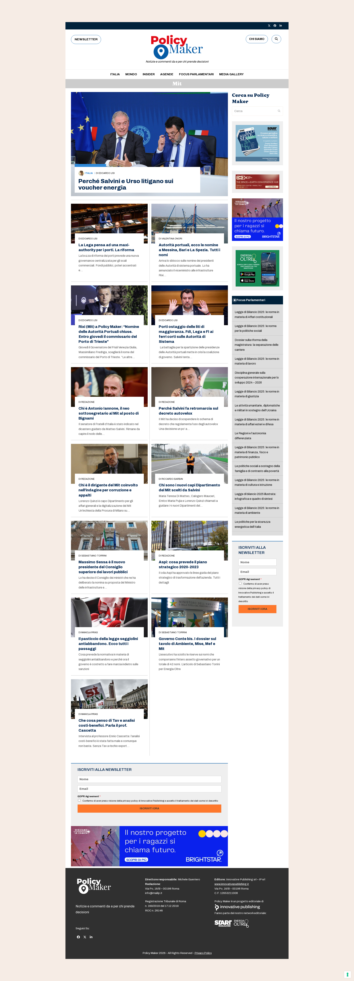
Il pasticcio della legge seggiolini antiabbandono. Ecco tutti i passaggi (108, 644)
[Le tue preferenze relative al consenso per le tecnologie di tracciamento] (347, 974)
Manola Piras (89, 632)
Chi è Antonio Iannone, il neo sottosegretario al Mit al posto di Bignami (109, 413)
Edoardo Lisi (107, 173)
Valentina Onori (172, 238)
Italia (89, 173)
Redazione (88, 402)
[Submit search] (279, 111)
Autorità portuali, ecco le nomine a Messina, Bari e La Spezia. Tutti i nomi (189, 250)
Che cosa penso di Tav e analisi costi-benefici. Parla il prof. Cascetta (107, 725)
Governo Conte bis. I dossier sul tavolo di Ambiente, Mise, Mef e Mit (187, 644)
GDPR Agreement (88, 796)
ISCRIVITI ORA (149, 808)
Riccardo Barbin (172, 479)
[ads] (149, 865)
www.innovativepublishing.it (231, 883)
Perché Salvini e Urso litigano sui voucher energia (125, 184)
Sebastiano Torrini (94, 555)
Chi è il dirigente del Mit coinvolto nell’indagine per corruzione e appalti (108, 490)
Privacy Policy (203, 953)
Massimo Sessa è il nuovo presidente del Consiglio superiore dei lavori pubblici (103, 567)
